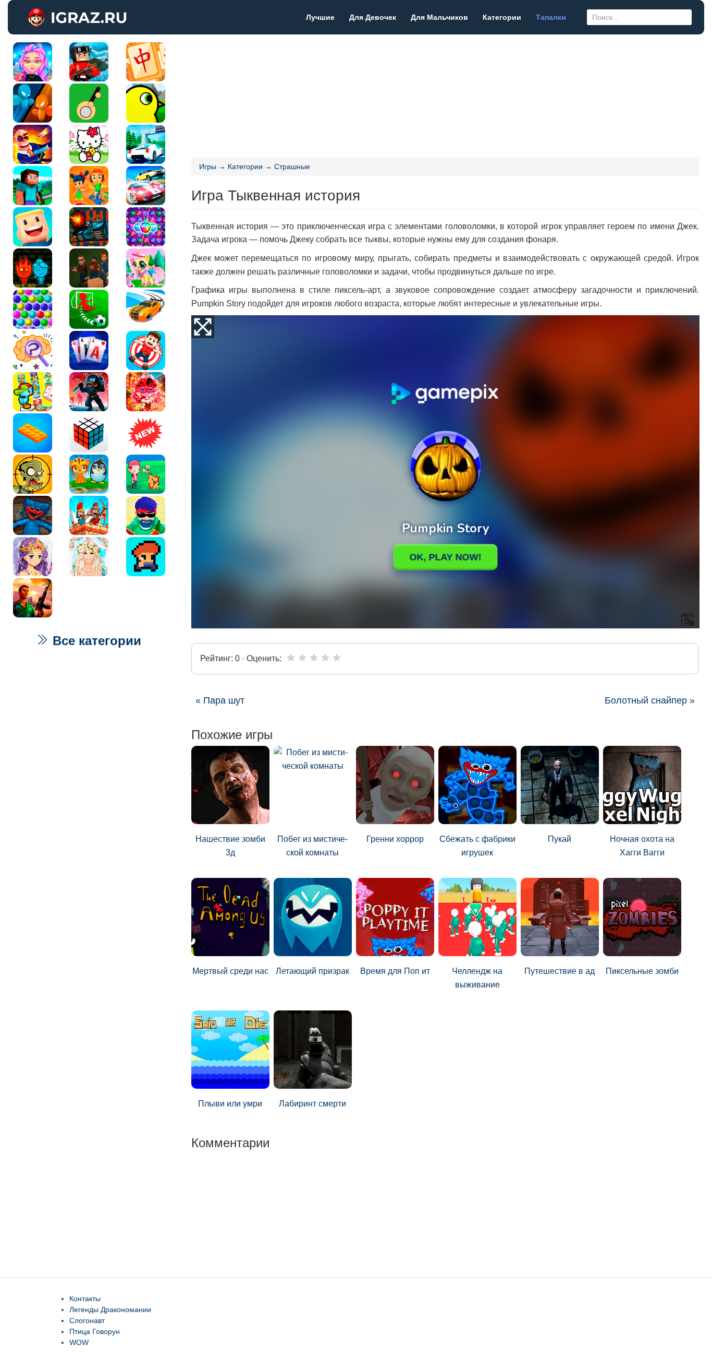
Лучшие (320, 17)
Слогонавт (87, 1320)
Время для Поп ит (395, 971)
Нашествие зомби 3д (230, 846)
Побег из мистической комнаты (312, 846)
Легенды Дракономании (110, 1309)
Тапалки (551, 17)
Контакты (85, 1298)
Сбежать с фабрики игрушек (477, 846)
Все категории (95, 641)
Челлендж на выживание (477, 978)
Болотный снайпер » (650, 700)
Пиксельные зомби (642, 971)
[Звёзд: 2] (302, 657)
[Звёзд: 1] (291, 657)
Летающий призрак (312, 971)
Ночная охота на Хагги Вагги (642, 846)
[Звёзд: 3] (314, 657)
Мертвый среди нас (230, 971)
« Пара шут (219, 700)
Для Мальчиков (439, 17)
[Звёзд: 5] (337, 657)
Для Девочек (372, 17)
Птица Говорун (94, 1331)
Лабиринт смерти (312, 1103)
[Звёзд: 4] (325, 657)
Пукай (559, 839)
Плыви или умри (230, 1103)
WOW (79, 1342)
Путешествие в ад (559, 971)
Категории (502, 17)
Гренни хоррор (395, 839)
